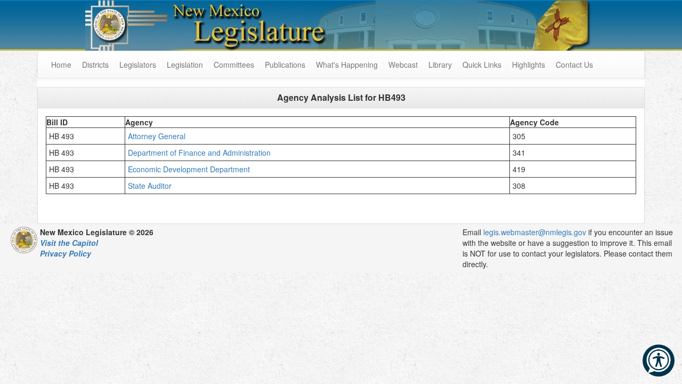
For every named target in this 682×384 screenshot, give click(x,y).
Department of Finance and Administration (200, 152)
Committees (234, 64)
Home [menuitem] (61, 64)
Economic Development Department (190, 169)
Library (440, 64)
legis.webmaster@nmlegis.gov (534, 232)
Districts (95, 64)
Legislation (185, 64)
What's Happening (347, 64)
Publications (285, 64)
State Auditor (153, 185)
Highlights (528, 64)
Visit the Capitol (69, 242)
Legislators (137, 64)
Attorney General (158, 136)
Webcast (403, 64)
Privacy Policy (65, 253)
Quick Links (481, 64)
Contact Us (574, 64)
